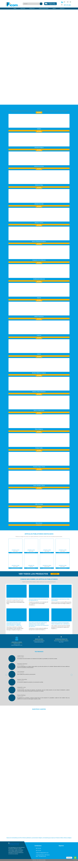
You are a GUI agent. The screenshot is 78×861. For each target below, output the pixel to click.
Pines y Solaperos (39, 429)
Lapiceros (39, 335)
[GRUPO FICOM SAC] (13, 4)
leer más (16, 591)
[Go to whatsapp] (75, 857)
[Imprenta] (39, 290)
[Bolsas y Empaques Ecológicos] (39, 233)
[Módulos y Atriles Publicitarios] (39, 384)
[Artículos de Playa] (39, 177)
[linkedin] (57, 848)
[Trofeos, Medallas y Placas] (39, 477)
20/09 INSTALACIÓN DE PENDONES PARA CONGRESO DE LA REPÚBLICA (60, 623)
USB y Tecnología (39, 504)
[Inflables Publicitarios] (39, 308)
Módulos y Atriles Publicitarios (39, 391)
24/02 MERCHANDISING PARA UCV (14, 599)
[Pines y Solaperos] (39, 421)
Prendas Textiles (39, 448)
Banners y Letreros (39, 222)
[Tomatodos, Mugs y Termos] (39, 459)
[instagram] (62, 848)
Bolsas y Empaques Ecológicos (39, 241)
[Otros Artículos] (39, 515)
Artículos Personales (39, 203)
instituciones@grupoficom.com (42, 852)
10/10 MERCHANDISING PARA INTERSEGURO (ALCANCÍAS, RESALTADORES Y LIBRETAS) (13, 624)
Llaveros (39, 354)
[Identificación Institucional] (39, 271)
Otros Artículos (39, 523)
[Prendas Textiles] (39, 440)
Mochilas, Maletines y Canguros (39, 372)
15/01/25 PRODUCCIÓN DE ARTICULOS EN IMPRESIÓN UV (38, 600)
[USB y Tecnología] (39, 496)
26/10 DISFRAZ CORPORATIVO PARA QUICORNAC (60, 600)
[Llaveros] (39, 346)
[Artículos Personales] (39, 196)
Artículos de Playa (39, 185)
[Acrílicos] (39, 121)
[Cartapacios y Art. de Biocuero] (39, 252)
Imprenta (39, 297)
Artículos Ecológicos (39, 147)
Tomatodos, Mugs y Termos (39, 466)
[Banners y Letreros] (39, 215)
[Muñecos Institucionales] (39, 402)
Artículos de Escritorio (39, 166)
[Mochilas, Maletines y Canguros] (39, 365)
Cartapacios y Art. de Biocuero (39, 260)
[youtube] (60, 848)
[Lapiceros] (39, 327)
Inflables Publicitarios (39, 316)
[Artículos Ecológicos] (39, 139)
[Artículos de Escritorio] (39, 158)
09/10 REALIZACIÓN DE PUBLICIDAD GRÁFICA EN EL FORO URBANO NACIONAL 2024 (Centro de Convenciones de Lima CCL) (39, 624)
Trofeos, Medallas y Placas (39, 485)
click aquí (55, 573)
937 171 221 (67, 5)
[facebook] (64, 848)
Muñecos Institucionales (39, 410)
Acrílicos (39, 128)
